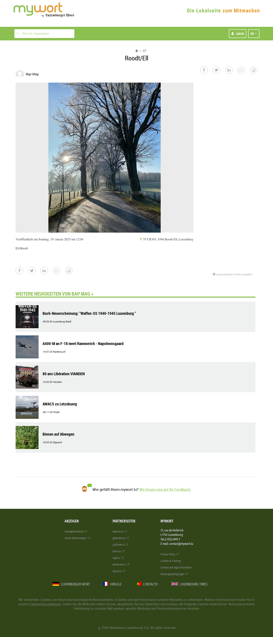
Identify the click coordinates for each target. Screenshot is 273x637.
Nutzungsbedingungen (172, 574)
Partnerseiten (124, 521)
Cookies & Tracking (170, 561)
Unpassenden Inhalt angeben (233, 274)
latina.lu (117, 551)
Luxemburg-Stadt (62, 321)
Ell (144, 50)
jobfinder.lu (119, 544)
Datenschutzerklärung (45, 604)
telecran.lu (118, 531)
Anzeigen (72, 521)
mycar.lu (117, 571)
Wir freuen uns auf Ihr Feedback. (165, 489)
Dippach (57, 442)
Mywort (166, 521)
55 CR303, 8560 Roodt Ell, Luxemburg (167, 239)
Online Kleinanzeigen (76, 538)
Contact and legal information (176, 567)
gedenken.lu (119, 538)
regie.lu (117, 558)
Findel (56, 412)
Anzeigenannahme (74, 531)
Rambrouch (59, 351)
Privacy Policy (168, 554)
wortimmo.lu (119, 564)
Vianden (57, 381)
